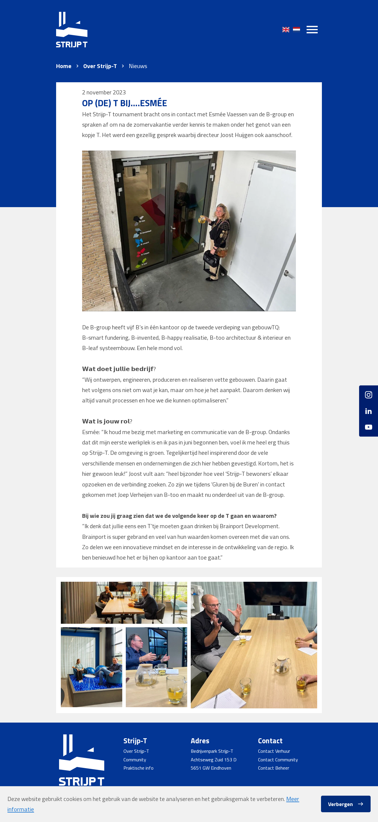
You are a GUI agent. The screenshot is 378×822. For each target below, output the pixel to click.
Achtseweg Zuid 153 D (214, 759)
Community (134, 759)
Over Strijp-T (100, 66)
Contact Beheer (273, 767)
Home (63, 66)
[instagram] (368, 397)
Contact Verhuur (274, 751)
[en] (285, 29)
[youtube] (368, 425)
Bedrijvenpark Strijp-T (212, 751)
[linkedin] (368, 411)
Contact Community (278, 759)
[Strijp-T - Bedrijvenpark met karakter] (71, 29)
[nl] (296, 29)
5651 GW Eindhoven (211, 767)
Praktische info (138, 767)
